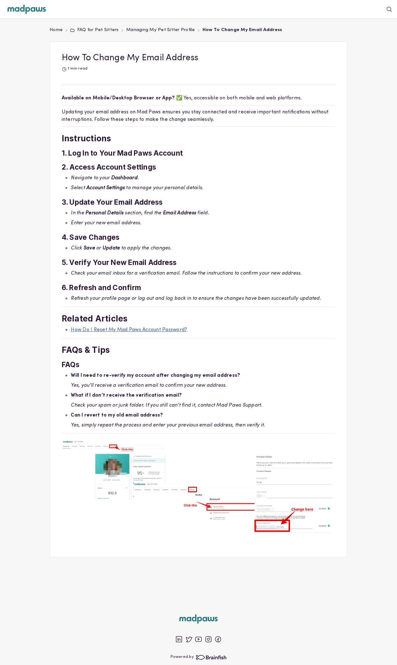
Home (56, 30)
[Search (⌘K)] (389, 9)
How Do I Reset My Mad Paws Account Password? (129, 329)
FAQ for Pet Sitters (97, 30)
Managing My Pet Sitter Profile (160, 30)
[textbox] (199, 319)
